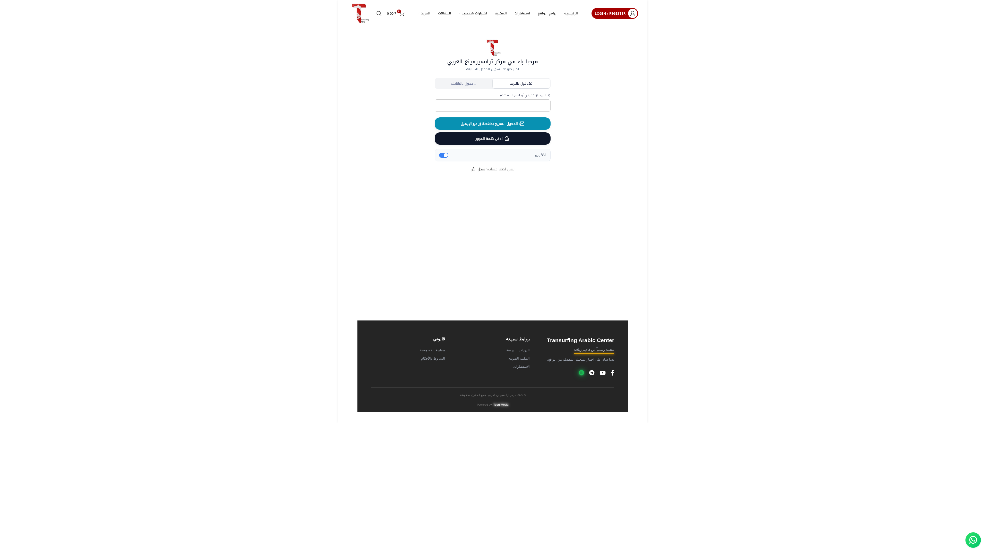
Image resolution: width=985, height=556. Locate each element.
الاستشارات (521, 367)
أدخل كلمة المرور (489, 138)
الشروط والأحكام (433, 358)
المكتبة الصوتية (519, 358)
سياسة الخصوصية (432, 350)
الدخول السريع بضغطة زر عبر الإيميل (489, 123)
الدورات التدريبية (518, 350)
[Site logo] (359, 13)
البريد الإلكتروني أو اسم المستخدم (523, 95)
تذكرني (540, 155)
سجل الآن (478, 169)
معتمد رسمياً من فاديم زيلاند (594, 350)
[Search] (379, 13)
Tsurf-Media (500, 404)
